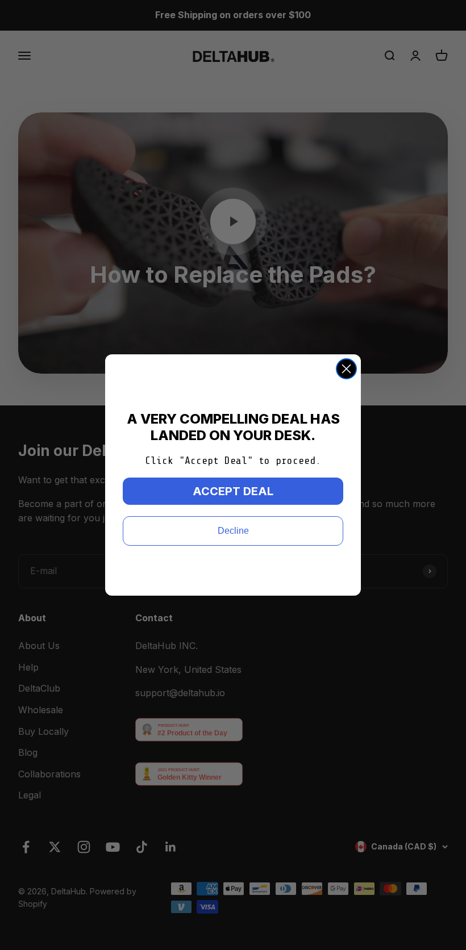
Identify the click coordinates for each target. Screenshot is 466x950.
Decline (233, 530)
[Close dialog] (346, 369)
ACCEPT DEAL (233, 491)
